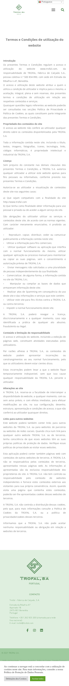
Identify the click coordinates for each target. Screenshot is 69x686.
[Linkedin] (41, 630)
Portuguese (46, 2)
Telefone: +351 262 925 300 (23, 617)
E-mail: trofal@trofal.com (22, 623)
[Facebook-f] (27, 630)
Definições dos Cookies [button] (16, 678)
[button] (53, 10)
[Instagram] (34, 630)
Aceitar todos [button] (37, 678)
